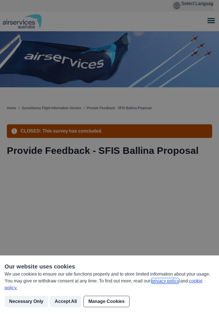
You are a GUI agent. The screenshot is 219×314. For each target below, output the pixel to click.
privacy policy (165, 280)
